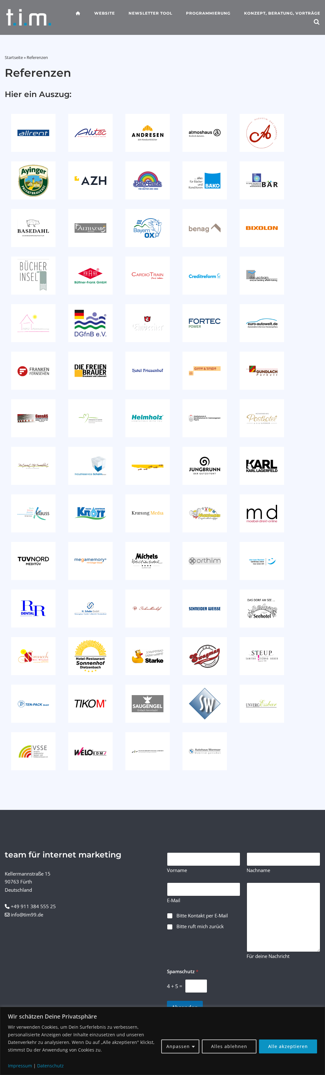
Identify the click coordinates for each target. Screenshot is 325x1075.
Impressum (20, 1066)
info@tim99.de (27, 914)
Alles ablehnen (229, 1046)
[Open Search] (316, 22)
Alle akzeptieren (288, 1046)
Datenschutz (50, 1066)
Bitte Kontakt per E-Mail (202, 916)
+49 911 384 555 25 (33, 906)
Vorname (177, 870)
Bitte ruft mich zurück (200, 926)
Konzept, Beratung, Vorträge (282, 13)
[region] (162, 1041)
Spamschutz (182, 971)
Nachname (258, 870)
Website (104, 13)
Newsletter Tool (150, 13)
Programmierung (208, 13)
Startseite (14, 57)
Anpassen (178, 1046)
